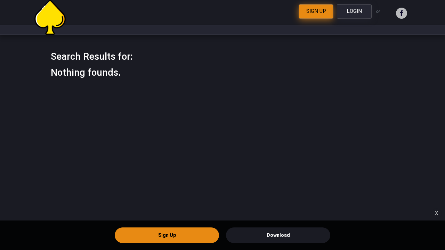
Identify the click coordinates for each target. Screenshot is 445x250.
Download (278, 235)
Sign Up (167, 235)
